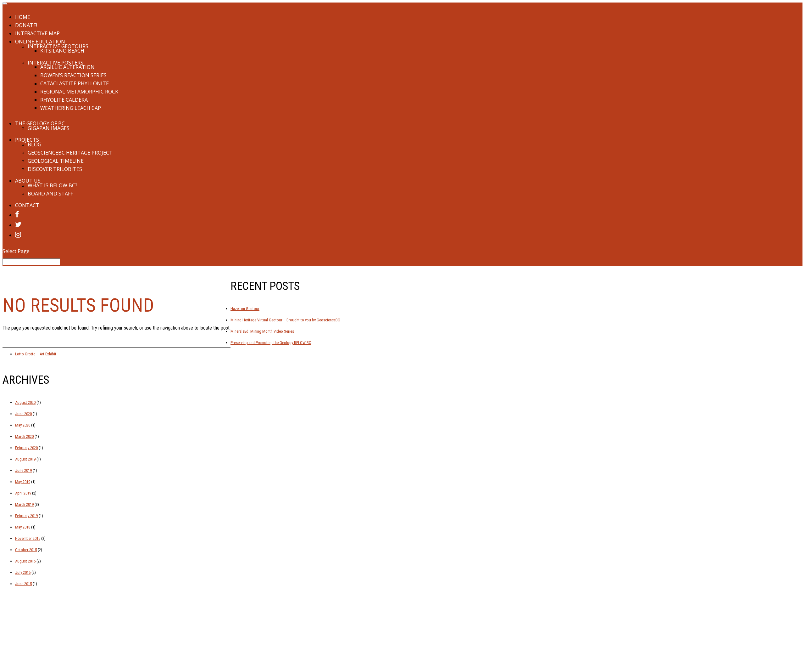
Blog (34, 144)
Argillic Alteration (67, 67)
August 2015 (25, 561)
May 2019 (22, 481)
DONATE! (26, 25)
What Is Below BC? (52, 185)
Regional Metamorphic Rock (79, 91)
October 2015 (26, 549)
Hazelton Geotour (244, 308)
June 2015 (23, 583)
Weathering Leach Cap (70, 108)
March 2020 (24, 436)
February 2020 (26, 447)
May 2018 (22, 527)
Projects (27, 139)
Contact (27, 205)
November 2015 (27, 538)
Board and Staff (50, 193)
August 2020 (25, 402)
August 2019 (25, 459)
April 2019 (23, 493)
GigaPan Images (48, 128)
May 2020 (22, 425)
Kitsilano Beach (62, 50)
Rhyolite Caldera (64, 99)
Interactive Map (37, 33)
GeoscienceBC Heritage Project (70, 152)
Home (22, 17)
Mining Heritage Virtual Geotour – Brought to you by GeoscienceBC (285, 320)
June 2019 (23, 470)
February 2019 (26, 515)
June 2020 (23, 413)
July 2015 (23, 572)
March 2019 (24, 504)
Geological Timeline (56, 160)
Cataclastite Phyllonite (74, 83)
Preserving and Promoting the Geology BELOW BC (270, 342)
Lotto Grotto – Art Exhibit (35, 354)
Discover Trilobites (55, 169)
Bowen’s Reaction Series (73, 75)
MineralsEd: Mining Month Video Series (262, 331)
